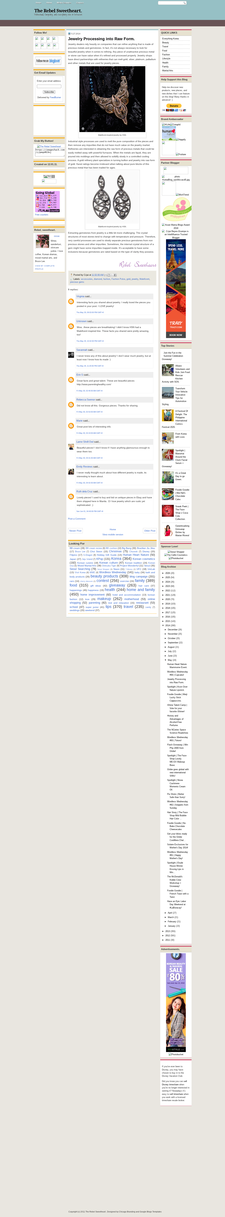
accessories (87, 279)
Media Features (64, 3)
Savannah (81, 349)
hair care (144, 585)
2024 (167, 582)
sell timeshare (176, 1094)
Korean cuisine (85, 562)
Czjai (57, 236)
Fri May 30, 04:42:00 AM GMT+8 (89, 483)
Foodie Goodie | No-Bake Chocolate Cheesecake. (176, 826)
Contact (80, 3)
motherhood (131, 599)
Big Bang (126, 548)
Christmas (115, 551)
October (171, 638)
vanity (148, 607)
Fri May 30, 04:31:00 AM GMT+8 (89, 458)
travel (128, 606)
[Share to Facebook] (115, 275)
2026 (167, 573)
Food (164, 50)
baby (137, 572)
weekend (90, 610)
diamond (98, 279)
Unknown (81, 321)
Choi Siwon (96, 551)
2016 (167, 616)
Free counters (41, 214)
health (110, 590)
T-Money (129, 569)
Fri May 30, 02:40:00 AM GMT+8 (89, 391)
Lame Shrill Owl (84, 441)
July (170, 651)
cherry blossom (86, 581)
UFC (139, 569)
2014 (167, 625)
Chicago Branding (127, 1212)
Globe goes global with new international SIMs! (178, 772)
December (173, 629)
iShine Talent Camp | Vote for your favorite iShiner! (177, 708)
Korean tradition (133, 562)
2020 (167, 599)
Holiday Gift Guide (106, 555)
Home (38, 3)
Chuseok (133, 551)
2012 (167, 935)
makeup (104, 599)
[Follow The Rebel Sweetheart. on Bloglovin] (48, 64)
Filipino (73, 555)
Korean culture (108, 562)
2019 (167, 603)
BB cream (75, 548)
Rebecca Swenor (85, 399)
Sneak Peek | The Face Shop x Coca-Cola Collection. (181, 512)
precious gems (77, 282)
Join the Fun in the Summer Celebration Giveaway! (172, 356)
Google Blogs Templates (151, 1212)
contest (103, 580)
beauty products (104, 576)
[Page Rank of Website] (49, 177)
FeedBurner (55, 97)
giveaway (117, 585)
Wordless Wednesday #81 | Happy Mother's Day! (177, 855)
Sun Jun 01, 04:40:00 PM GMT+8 (89, 511)
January (171, 926)
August (171, 647)
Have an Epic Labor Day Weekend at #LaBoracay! (176, 904)
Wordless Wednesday (112, 572)
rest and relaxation (118, 603)
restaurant (142, 602)
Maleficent (144, 279)
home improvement (92, 594)
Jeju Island (87, 559)
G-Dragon (87, 555)
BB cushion (111, 548)
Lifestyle (166, 58)
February (172, 921)
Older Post (149, 530)
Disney (146, 551)
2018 (167, 608)
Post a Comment (76, 518)
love (87, 599)
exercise (124, 581)
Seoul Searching (80, 569)
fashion (106, 279)
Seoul (147, 565)
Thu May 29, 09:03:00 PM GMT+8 (90, 312)
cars (72, 581)
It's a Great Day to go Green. (180, 476)
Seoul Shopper (103, 569)
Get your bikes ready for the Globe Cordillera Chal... (177, 837)
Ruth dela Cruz (84, 491)
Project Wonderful (129, 565)
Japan (73, 559)
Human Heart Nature (136, 554)
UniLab (151, 569)
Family (165, 66)
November (173, 634)
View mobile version (112, 534)
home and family (141, 590)
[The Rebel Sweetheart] (49, 146)
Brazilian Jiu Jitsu (146, 548)
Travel (165, 46)
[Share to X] (112, 275)
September (173, 642)
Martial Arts (167, 70)
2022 (167, 590)
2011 (167, 940)
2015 (167, 621)
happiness (93, 590)
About (49, 3)
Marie (79, 420)
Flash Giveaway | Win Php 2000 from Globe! (177, 747)
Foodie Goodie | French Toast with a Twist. (177, 893)
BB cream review (94, 548)
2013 (167, 931)
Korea (116, 558)
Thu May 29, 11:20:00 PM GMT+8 (89, 366)
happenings (76, 590)
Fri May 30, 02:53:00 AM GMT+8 (89, 412)
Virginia (80, 296)
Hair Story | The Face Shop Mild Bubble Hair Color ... (177, 815)
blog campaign (139, 576)
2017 (167, 612)
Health (165, 62)
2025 (167, 577)
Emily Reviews (84, 466)
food (73, 585)
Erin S (79, 374)
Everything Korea (170, 38)
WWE (92, 572)
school (74, 607)
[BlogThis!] (109, 275)
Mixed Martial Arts (87, 565)
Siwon (116, 569)
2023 (167, 586)
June (170, 656)
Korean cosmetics (144, 559)
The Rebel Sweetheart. (58, 11)
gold (128, 279)
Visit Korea (80, 572)
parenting (94, 602)
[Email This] (105, 275)
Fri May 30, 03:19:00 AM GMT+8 (89, 433)
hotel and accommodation (126, 594)
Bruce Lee (80, 551)
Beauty (165, 42)
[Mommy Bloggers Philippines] (178, 221)
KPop (99, 559)
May (170, 660)
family (140, 580)
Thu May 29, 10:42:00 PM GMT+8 (90, 341)
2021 (167, 595)
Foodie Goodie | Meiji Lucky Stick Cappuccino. (177, 697)
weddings (75, 610)
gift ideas (95, 585)
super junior (92, 607)
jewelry (135, 279)
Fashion (166, 54)
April (170, 913)
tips (109, 606)
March (171, 917)
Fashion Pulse (118, 279)
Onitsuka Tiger (109, 565)
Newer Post (75, 530)
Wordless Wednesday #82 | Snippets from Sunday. (177, 804)
